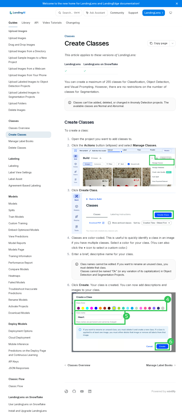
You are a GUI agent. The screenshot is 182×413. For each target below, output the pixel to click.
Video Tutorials (52, 22)
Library (26, 22)
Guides (13, 22)
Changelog (73, 22)
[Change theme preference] (170, 13)
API (36, 22)
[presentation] (31, 220)
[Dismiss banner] (177, 3)
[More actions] (173, 43)
